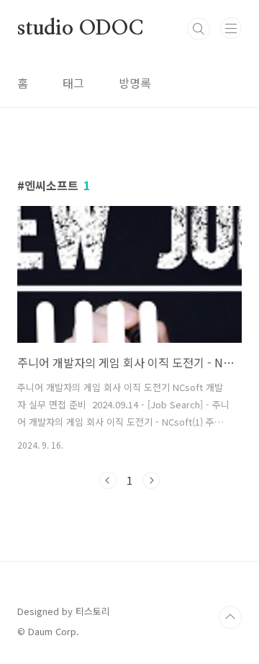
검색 (198, 29)
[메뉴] (231, 28)
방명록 (135, 82)
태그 (73, 82)
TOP (230, 617)
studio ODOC (80, 29)
